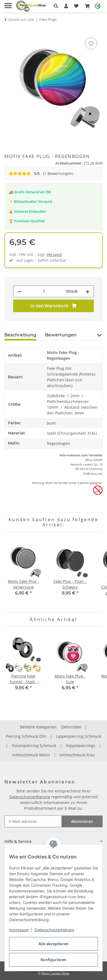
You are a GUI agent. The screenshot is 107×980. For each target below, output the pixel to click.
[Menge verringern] (19, 291)
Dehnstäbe (71, 727)
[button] (56, 6)
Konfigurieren (53, 959)
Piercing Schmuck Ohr (26, 736)
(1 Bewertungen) (53, 173)
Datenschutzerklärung (54, 929)
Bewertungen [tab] (61, 335)
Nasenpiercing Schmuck (34, 745)
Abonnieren (82, 821)
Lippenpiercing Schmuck (78, 736)
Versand (54, 254)
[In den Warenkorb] (8, 30)
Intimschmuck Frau (77, 754)
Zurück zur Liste (21, 19)
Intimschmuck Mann (31, 754)
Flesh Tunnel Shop (55, 973)
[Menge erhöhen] (87, 291)
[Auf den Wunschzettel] (91, 44)
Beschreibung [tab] (20, 335)
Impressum (19, 929)
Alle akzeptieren (53, 943)
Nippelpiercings (80, 745)
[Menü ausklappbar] (8, 3)
